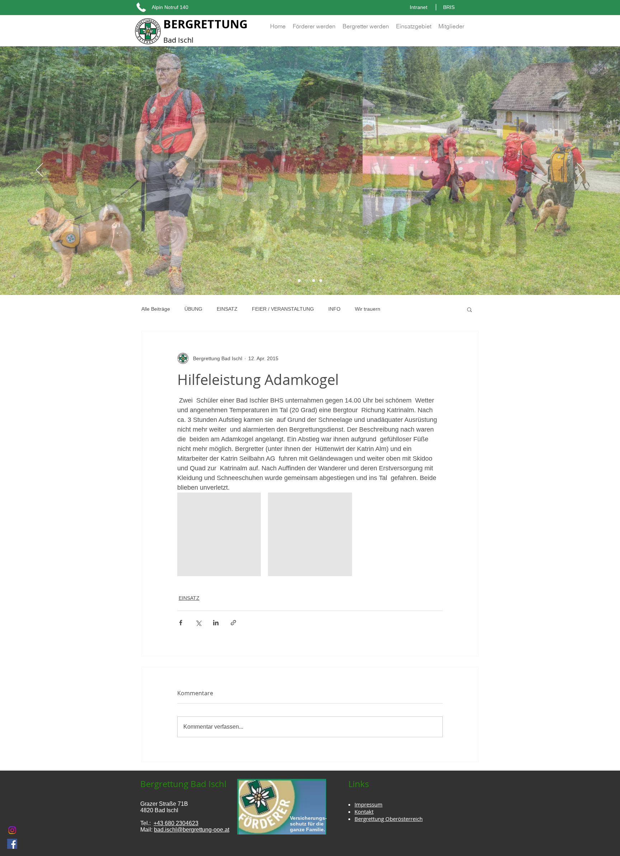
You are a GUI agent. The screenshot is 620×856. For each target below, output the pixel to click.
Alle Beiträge (155, 309)
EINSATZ (227, 309)
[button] (469, 309)
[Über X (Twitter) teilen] (198, 622)
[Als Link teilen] (233, 622)
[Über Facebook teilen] (180, 622)
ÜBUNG (193, 309)
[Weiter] (580, 170)
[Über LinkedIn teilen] (215, 622)
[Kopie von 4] (299, 280)
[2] (313, 280)
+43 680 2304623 (176, 823)
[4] (320, 280)
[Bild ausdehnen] (219, 534)
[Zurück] (39, 170)
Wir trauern (367, 309)
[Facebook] (12, 844)
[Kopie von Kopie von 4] (306, 280)
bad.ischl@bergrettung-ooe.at (191, 830)
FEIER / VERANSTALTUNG (283, 309)
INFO (334, 309)
